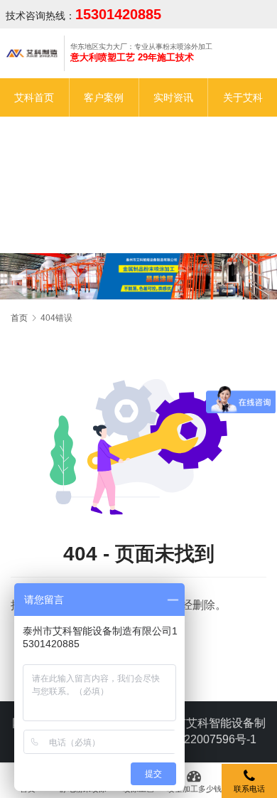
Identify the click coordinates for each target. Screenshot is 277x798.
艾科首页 (34, 97)
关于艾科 (243, 97)
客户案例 (104, 97)
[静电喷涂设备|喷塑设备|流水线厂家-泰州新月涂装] (32, 52)
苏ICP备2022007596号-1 (192, 739)
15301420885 (118, 14)
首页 (19, 318)
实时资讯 (173, 97)
